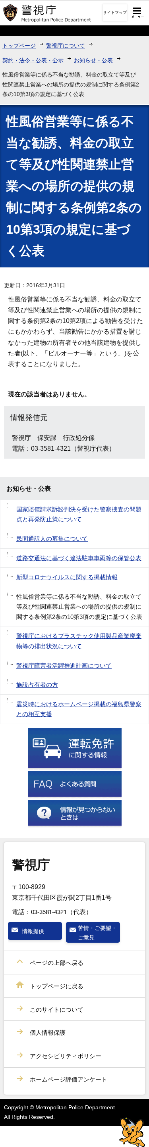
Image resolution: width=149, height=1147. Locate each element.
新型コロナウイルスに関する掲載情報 (67, 577)
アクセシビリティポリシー (65, 1056)
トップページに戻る (56, 986)
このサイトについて (56, 1009)
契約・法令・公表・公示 (33, 60)
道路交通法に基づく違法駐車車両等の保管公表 (78, 558)
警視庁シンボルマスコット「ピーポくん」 (132, 1132)
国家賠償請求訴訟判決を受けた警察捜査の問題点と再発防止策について (78, 514)
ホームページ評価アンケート (68, 1079)
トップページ (19, 45)
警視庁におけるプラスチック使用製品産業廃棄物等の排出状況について (78, 640)
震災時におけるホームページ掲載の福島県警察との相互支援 (78, 709)
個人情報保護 (48, 1032)
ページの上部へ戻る (56, 962)
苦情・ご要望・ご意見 (97, 933)
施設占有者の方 (37, 684)
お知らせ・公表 (93, 60)
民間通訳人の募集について (52, 538)
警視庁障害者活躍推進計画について (64, 665)
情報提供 (33, 931)
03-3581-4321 (49, 912)
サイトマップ (115, 12)
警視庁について (65, 45)
